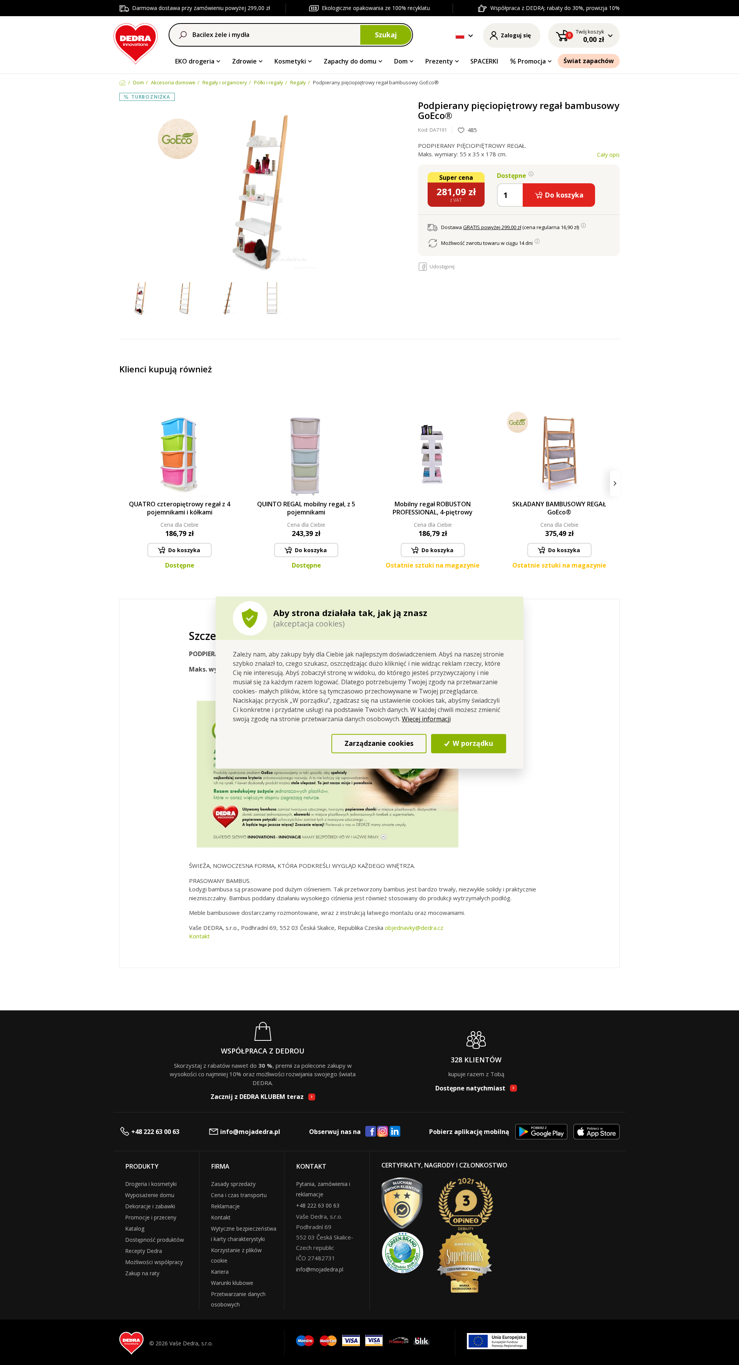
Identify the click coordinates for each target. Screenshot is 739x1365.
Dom (401, 61)
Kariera (220, 1271)
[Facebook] (370, 1131)
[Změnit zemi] (460, 35)
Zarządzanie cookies (378, 743)
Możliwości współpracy (154, 1262)
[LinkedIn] (395, 1131)
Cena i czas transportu (239, 1195)
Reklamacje (225, 1206)
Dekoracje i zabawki (150, 1206)
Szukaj (386, 34)
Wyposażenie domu (149, 1195)
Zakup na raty (142, 1273)
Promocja (532, 61)
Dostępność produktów (154, 1239)
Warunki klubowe (232, 1282)
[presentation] (124, 483)
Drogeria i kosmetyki (151, 1183)
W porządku (472, 743)
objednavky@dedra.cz (414, 927)
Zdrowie (244, 61)
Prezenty (439, 61)
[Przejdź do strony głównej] (136, 42)
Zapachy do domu (350, 61)
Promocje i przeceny (150, 1217)
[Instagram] (382, 1131)
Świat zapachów (588, 61)
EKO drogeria (194, 61)
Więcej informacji (426, 719)
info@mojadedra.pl (250, 1131)
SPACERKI (484, 61)
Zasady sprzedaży (233, 1183)
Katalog (134, 1228)
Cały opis (608, 154)
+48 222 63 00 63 (155, 1131)
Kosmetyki (290, 61)
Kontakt (199, 936)
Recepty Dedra (143, 1250)
